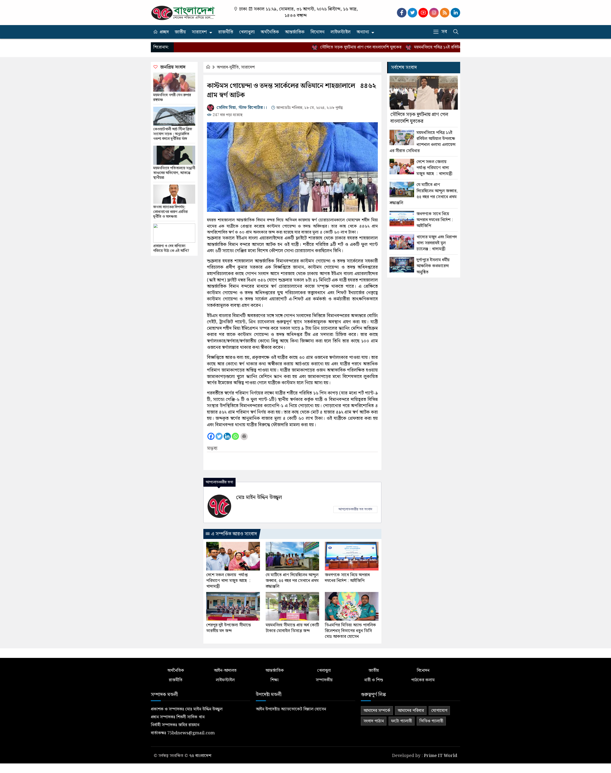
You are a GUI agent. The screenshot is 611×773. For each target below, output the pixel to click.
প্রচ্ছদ (164, 32)
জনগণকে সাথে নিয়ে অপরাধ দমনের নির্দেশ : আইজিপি (347, 578)
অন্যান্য (363, 32)
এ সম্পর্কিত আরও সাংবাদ (233, 534)
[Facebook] (211, 436)
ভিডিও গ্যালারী (431, 721)
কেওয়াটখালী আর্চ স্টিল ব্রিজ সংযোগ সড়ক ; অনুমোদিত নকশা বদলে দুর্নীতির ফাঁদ (172, 134)
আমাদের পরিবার (411, 710)
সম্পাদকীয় (324, 680)
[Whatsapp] (235, 436)
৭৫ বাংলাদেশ (200, 756)
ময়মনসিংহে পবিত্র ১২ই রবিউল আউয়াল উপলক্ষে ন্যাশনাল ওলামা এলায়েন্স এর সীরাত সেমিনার (422, 142)
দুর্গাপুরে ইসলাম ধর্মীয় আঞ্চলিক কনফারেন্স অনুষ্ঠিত (432, 266)
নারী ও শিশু (373, 680)
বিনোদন (318, 32)
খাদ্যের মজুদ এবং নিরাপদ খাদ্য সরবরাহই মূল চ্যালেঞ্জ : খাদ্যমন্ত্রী (436, 243)
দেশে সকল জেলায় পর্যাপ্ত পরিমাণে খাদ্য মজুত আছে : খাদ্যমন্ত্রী (228, 580)
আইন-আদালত (225, 670)
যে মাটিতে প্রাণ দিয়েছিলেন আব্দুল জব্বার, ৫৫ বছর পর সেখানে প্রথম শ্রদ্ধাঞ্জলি (292, 580)
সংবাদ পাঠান (373, 721)
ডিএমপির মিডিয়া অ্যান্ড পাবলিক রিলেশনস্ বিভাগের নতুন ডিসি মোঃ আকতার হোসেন (350, 631)
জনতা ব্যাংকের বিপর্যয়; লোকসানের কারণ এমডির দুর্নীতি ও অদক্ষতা (170, 212)
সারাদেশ (199, 32)
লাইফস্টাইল (341, 32)
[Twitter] (219, 436)
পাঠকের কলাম (423, 680)
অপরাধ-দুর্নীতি (228, 67)
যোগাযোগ (439, 710)
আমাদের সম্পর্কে (376, 710)
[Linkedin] (227, 436)
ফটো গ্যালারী (401, 721)
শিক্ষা (274, 680)
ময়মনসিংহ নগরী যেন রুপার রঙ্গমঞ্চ (172, 97)
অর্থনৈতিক (270, 32)
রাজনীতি (225, 32)
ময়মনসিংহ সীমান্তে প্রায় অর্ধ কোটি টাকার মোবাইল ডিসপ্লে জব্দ (292, 628)
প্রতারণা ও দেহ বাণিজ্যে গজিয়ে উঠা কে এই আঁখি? (171, 248)
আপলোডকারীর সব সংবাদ (355, 509)
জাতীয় (180, 32)
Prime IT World (440, 756)
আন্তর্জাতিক (295, 32)
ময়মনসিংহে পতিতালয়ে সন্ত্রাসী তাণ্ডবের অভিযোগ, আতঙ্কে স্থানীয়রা (174, 173)
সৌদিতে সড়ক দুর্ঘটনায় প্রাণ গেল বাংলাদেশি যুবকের (340, 47)
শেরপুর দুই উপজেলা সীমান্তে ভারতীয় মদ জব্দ (228, 628)
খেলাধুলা (247, 32)
